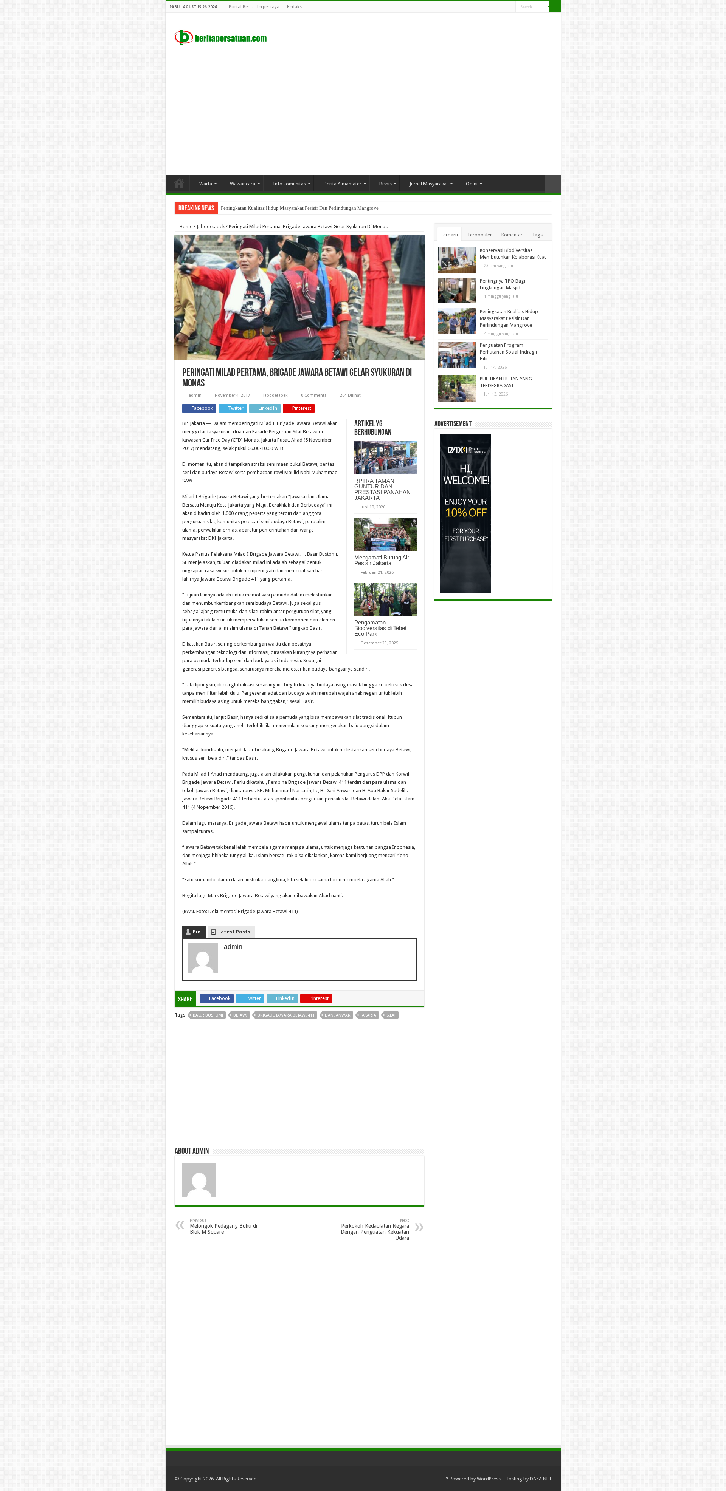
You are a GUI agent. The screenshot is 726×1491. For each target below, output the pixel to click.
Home (179, 183)
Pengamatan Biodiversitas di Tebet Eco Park (380, 628)
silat (391, 1015)
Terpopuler (479, 235)
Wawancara (242, 184)
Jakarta (368, 1015)
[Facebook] (510, 7)
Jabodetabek (211, 226)
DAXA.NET (541, 1479)
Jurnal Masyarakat (429, 184)
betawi (240, 1015)
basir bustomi (208, 1015)
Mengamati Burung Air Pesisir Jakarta (381, 560)
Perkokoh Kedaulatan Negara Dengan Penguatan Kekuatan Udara (375, 1229)
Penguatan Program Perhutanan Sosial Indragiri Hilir (509, 352)
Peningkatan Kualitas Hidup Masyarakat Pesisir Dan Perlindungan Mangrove (300, 208)
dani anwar (338, 1015)
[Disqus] (299, 1342)
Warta (205, 184)
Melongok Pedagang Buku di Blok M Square (223, 1226)
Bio (197, 932)
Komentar (512, 235)
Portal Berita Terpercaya (254, 6)
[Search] (555, 6)
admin (195, 395)
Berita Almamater (342, 184)
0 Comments (314, 395)
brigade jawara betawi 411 (286, 1015)
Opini (472, 184)
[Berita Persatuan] (220, 36)
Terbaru (449, 235)
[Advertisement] (363, 111)
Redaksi (295, 6)
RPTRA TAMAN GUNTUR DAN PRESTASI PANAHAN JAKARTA (382, 489)
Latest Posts (234, 932)
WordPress (489, 1479)
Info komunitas (289, 184)
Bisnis (385, 184)
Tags (537, 235)
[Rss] (503, 7)
